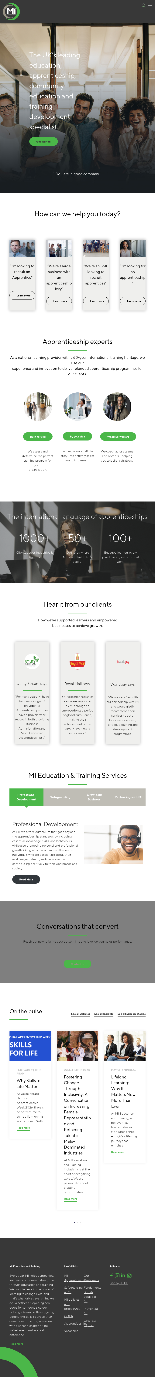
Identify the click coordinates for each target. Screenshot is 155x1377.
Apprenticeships (76, 1323)
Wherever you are (118, 436)
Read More (26, 879)
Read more (23, 1127)
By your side (77, 436)
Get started (43, 141)
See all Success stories (132, 1013)
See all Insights (103, 1013)
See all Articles (80, 1013)
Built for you (38, 436)
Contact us (77, 964)
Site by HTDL (119, 1283)
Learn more (23, 295)
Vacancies (71, 1331)
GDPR (68, 1316)
